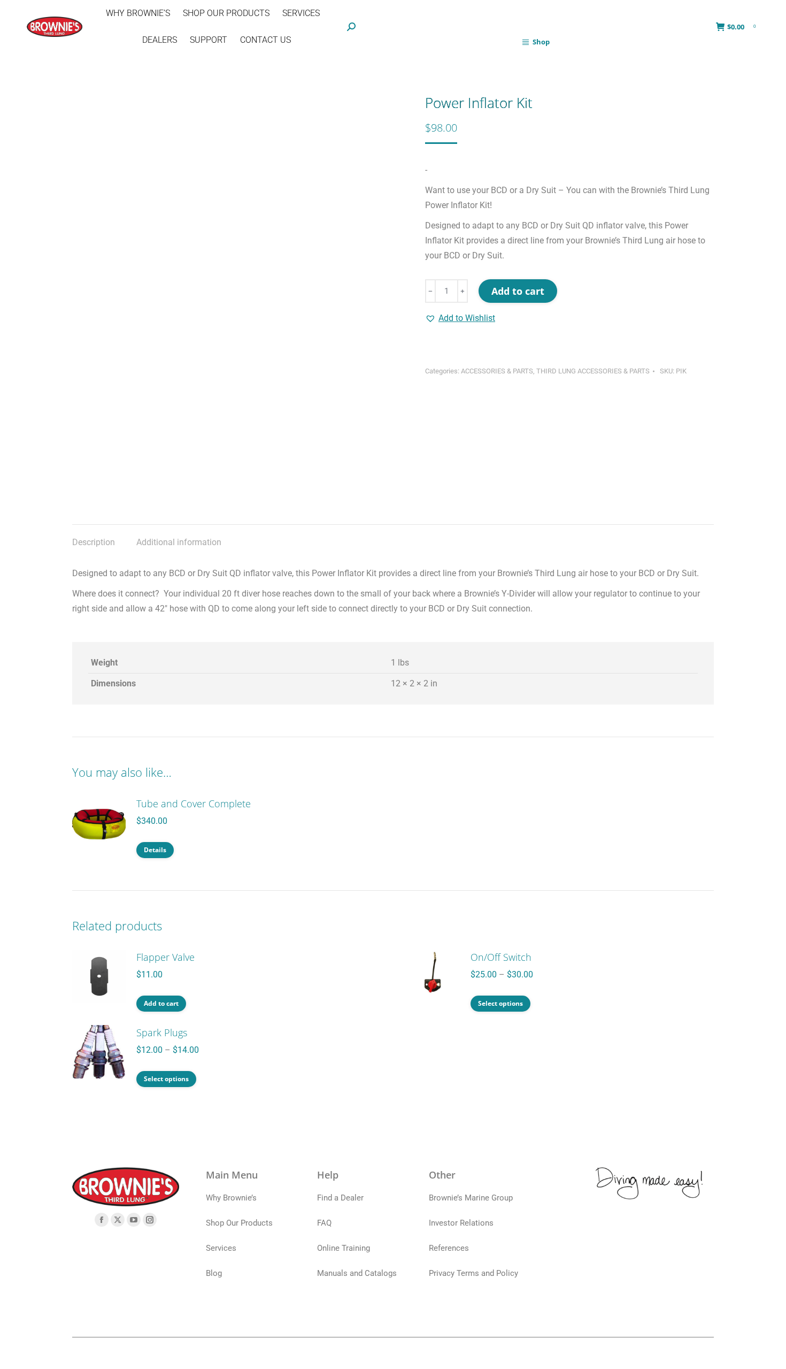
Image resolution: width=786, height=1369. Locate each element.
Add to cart (517, 291)
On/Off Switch (501, 957)
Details (155, 849)
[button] (460, 318)
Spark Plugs (161, 1032)
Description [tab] (93, 542)
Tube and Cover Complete (193, 803)
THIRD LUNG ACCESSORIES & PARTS (593, 371)
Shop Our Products (239, 1223)
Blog (214, 1273)
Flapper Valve (165, 957)
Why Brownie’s (231, 1198)
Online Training (343, 1248)
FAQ (324, 1223)
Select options (500, 1003)
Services (221, 1248)
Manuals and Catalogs (357, 1273)
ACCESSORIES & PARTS (497, 371)
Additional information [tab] (178, 542)
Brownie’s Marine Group (471, 1198)
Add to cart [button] (161, 1003)
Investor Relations (461, 1223)
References (449, 1248)
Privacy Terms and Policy (473, 1273)
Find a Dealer (340, 1198)
